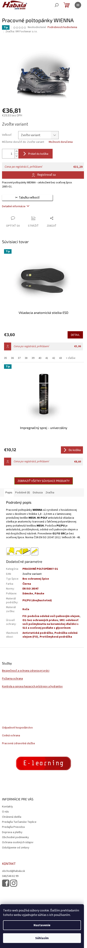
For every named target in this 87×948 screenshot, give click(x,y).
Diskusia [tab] (38, 493)
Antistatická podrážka (37, 633)
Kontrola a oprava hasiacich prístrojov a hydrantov (32, 686)
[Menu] (78, 5)
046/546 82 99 (10, 876)
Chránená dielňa (11, 817)
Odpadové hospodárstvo (17, 728)
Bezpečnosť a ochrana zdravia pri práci (25, 671)
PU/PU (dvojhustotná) (37, 600)
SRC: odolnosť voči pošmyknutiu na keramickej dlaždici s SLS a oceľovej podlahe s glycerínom (50, 624)
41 (46, 358)
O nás (5, 812)
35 (5, 358)
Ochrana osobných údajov (17, 842)
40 (39, 358)
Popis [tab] (8, 493)
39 (33, 358)
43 (60, 358)
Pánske (39, 594)
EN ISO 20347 (30, 589)
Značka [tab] (50, 493)
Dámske (27, 594)
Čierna (26, 584)
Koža (25, 609)
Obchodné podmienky (15, 837)
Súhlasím (42, 938)
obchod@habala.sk (13, 871)
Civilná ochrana (11, 736)
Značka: (21, 31)
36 (12, 358)
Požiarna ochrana (12, 679)
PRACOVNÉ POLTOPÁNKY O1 (40, 569)
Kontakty (7, 807)
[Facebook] (5, 883)
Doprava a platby (12, 832)
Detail (75, 334)
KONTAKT (9, 863)
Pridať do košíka (38, 153)
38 (26, 358)
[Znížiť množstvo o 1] (16, 156)
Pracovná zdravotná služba (18, 743)
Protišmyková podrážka (56, 637)
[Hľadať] (57, 5)
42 (53, 358)
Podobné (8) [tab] (22, 493)
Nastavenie (42, 925)
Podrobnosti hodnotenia (62, 27)
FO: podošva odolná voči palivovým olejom (51, 616)
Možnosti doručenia (61, 142)
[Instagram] (13, 883)
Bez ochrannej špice (35, 579)
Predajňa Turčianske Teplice (19, 822)
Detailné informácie (13, 206)
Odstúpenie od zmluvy (15, 848)
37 (19, 358)
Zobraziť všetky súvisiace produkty (44, 480)
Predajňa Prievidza (13, 827)
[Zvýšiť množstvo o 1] (16, 151)
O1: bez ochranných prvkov (40, 620)
